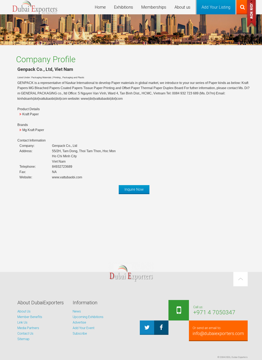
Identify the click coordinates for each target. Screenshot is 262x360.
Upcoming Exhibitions (88, 317)
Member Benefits (29, 317)
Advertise (79, 322)
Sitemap (23, 339)
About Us (23, 311)
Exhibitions (123, 7)
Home (100, 7)
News (77, 311)
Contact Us (25, 333)
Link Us (22, 322)
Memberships (153, 7)
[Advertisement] (131, 226)
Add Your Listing (215, 7)
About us (182, 7)
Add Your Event (83, 328)
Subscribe (80, 333)
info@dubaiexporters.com (218, 331)
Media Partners (28, 328)
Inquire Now (134, 189)
